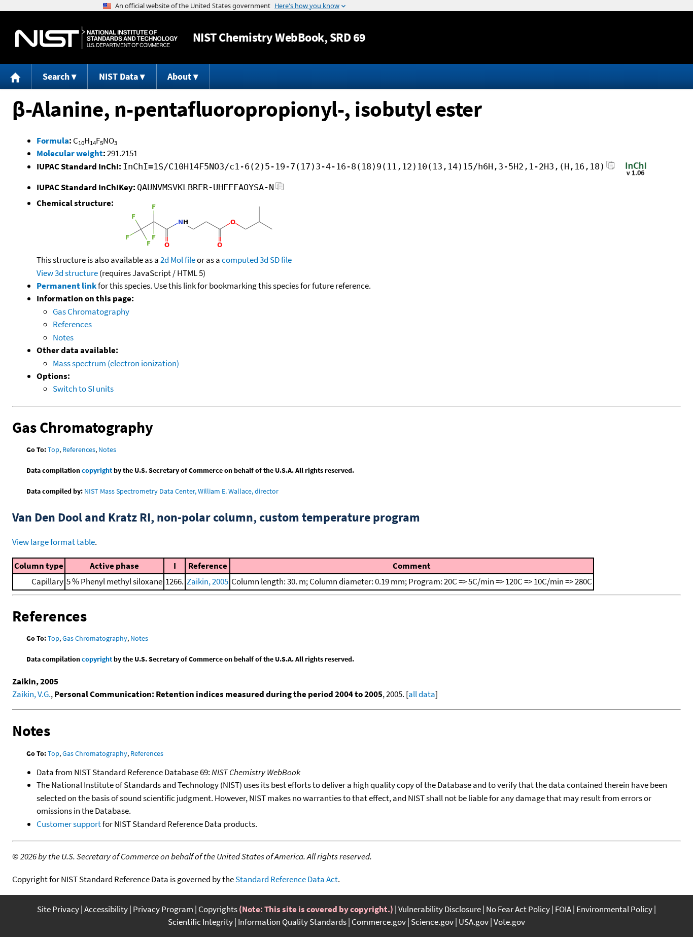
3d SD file (276, 259)
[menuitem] (15, 76)
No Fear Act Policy (518, 909)
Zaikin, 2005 (207, 581)
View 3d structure (67, 273)
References (72, 324)
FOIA (563, 909)
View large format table (53, 541)
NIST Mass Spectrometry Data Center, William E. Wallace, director (181, 491)
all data (421, 694)
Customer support (69, 823)
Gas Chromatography (91, 311)
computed (240, 259)
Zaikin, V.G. (31, 694)
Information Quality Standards (292, 921)
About (179, 76)
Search (56, 76)
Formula (53, 140)
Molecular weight (70, 153)
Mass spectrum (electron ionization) (116, 363)
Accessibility (106, 909)
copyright (97, 470)
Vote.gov (509, 921)
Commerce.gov (379, 921)
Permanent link (66, 285)
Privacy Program (163, 909)
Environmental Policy (614, 909)
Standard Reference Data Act (286, 879)
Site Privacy (58, 909)
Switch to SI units (83, 388)
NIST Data (118, 76)
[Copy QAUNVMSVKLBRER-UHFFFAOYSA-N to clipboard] (279, 189)
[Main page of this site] (15, 76)
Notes (63, 337)
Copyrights (217, 909)
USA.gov (474, 921)
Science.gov (432, 921)
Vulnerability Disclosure (439, 909)
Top (53, 449)
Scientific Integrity (200, 921)
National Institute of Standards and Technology (96, 37)
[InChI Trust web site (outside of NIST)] (635, 174)
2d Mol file (177, 259)
